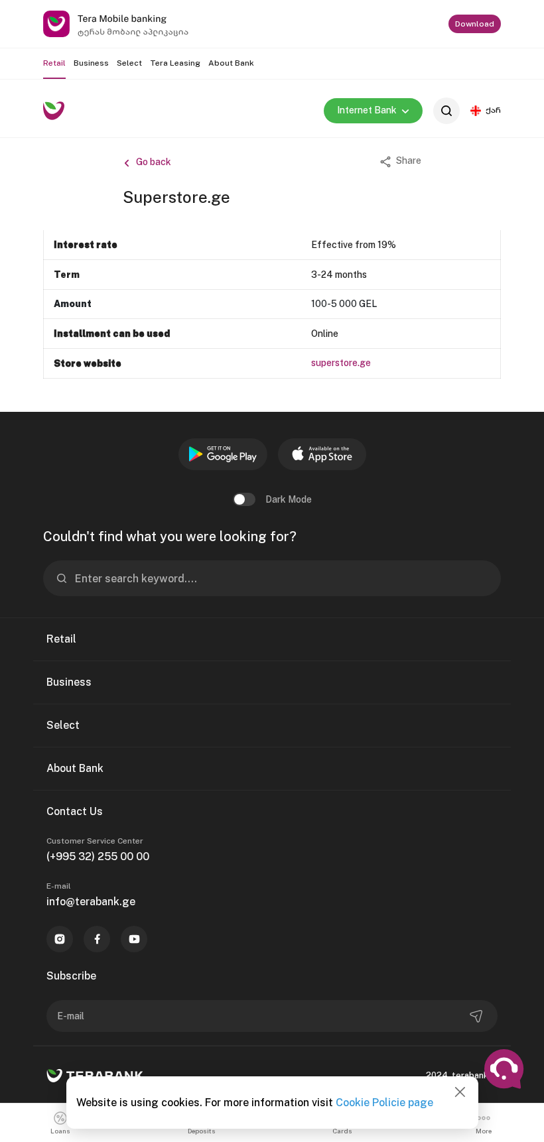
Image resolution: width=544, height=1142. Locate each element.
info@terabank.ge (90, 901)
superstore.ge (342, 362)
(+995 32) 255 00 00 (97, 856)
